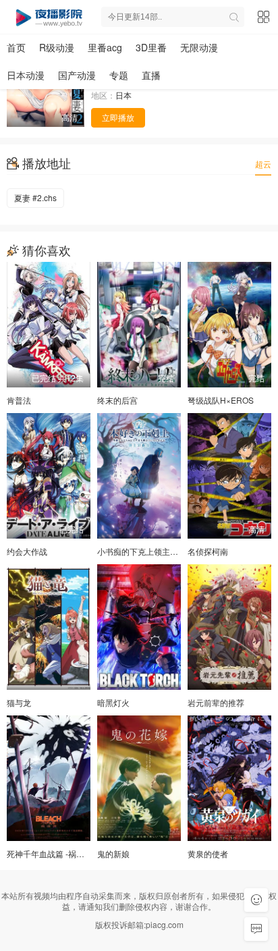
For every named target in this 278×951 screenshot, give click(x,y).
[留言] (256, 929)
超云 (263, 163)
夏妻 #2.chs (35, 197)
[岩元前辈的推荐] (229, 627)
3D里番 (151, 47)
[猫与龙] (48, 627)
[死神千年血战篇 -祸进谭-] (48, 778)
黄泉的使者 (208, 853)
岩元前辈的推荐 (216, 702)
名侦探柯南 (208, 551)
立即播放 (118, 117)
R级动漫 (56, 47)
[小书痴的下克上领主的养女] (139, 476)
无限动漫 (199, 47)
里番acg (105, 47)
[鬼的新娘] (139, 778)
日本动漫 (26, 75)
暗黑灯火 (113, 702)
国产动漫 (77, 75)
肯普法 (19, 400)
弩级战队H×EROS (221, 400)
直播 (151, 75)
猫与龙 (19, 702)
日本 (123, 95)
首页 (16, 47)
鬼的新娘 (113, 853)
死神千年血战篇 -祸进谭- (51, 853)
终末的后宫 (117, 400)
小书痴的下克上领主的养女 (145, 551)
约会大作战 (27, 551)
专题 (118, 75)
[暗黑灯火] (139, 627)
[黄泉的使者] (229, 778)
